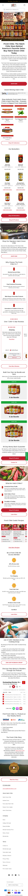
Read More (11, 339)
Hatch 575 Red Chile (19, 154)
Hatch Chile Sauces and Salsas (7, 107)
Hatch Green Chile (19, 750)
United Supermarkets (6, 720)
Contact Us (14, 462)
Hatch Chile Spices (6, 125)
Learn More (14, 514)
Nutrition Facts (6, 800)
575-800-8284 (6, 785)
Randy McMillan (6, 826)
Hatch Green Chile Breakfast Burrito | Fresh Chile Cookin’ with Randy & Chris (18, 527)
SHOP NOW (14, 256)
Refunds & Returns (7, 855)
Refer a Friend (6, 833)
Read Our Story (14, 779)
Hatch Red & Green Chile (6, 193)
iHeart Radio (20, 708)
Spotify (13, 708)
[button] (3, 5)
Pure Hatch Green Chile (7, 172)
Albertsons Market (20, 720)
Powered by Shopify (18, 895)
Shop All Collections (14, 143)
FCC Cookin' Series (7, 868)
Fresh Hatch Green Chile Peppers (19, 107)
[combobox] (14, 9)
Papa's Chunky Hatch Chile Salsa (19, 193)
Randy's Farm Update (8, 807)
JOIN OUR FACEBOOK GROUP (14, 662)
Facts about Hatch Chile (8, 803)
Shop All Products (14, 220)
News (4, 819)
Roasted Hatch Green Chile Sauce (19, 173)
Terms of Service (6, 862)
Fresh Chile (11, 895)
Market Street (12, 720)
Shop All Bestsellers (14, 215)
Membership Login (7, 848)
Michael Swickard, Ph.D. (8, 829)
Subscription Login (7, 852)
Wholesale (5, 865)
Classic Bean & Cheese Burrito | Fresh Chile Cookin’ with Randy (7, 527)
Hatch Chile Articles (7, 810)
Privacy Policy (6, 858)
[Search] (4, 9)
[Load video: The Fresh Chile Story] (14, 768)
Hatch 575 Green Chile (7, 154)
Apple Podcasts (17, 708)
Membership (5, 836)
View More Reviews (14, 366)
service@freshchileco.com (9, 788)
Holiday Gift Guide (7, 823)
